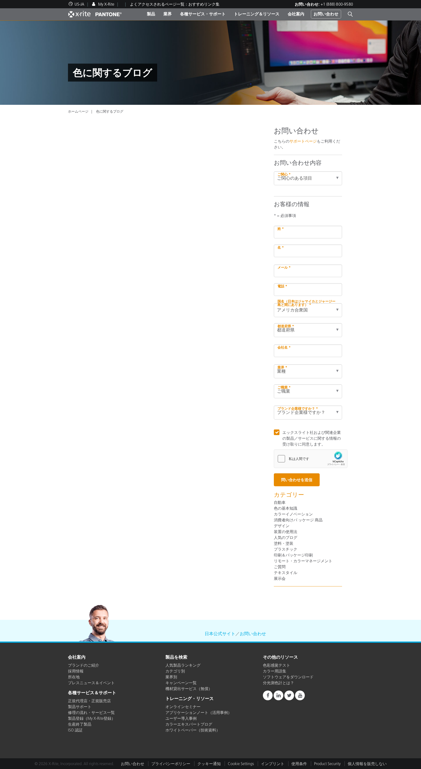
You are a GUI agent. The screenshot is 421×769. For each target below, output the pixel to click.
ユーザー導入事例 (181, 718)
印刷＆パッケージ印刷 (293, 555)
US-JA (79, 4)
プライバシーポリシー (170, 763)
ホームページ (78, 111)
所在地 (74, 676)
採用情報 (76, 671)
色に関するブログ (109, 111)
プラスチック (285, 549)
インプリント (272, 763)
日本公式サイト (220, 633)
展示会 (280, 578)
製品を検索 (176, 657)
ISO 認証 (75, 730)
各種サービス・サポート (203, 13)
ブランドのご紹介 (83, 665)
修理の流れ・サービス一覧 (91, 712)
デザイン (281, 525)
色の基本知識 (285, 508)
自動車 (280, 502)
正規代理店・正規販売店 (89, 700)
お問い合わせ (326, 13)
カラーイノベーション (293, 514)
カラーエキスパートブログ (188, 724)
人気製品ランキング (183, 665)
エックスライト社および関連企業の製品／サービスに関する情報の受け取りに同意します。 (311, 438)
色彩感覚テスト (276, 665)
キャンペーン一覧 (181, 682)
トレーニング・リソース (189, 698)
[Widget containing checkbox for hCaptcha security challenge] (310, 458)
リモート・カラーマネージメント (303, 560)
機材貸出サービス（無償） (188, 688)
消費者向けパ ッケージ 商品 (298, 519)
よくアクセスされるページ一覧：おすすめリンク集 (175, 4)
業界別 (171, 676)
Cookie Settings (241, 763)
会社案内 (296, 13)
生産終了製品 (79, 724)
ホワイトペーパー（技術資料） (192, 730)
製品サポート (79, 706)
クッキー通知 (209, 763)
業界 (167, 13)
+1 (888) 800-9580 (337, 4)
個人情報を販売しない (367, 763)
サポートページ (303, 141)
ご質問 (280, 566)
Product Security (327, 763)
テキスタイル (285, 572)
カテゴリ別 (175, 671)
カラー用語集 (274, 671)
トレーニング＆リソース (256, 13)
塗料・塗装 (283, 543)
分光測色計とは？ (278, 682)
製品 (151, 13)
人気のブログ (285, 537)
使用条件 (299, 763)
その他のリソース (280, 657)
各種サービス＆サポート (92, 693)
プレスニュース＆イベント (91, 682)
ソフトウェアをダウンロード (288, 676)
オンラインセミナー (183, 706)
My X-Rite (105, 4)
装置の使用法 (285, 531)
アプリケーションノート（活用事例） (198, 712)
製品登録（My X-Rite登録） (91, 718)
